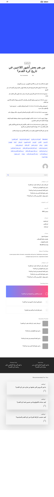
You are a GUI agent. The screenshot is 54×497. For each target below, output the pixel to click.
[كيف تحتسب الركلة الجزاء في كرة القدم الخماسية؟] (27, 418)
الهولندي (10, 142)
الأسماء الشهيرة (27, 142)
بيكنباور (45, 145)
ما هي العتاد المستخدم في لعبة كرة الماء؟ (38, 190)
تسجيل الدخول (44, 236)
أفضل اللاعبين (15, 139)
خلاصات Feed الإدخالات (42, 239)
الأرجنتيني (45, 142)
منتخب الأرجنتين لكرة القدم (32, 154)
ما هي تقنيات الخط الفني (16, 148)
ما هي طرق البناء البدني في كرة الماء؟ (39, 193)
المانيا (15, 142)
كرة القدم (27, 63)
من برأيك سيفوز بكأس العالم (31, 151)
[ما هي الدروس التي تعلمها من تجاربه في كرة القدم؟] (27, 388)
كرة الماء (46, 227)
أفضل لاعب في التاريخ (35, 139)
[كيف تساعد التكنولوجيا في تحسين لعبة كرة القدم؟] (27, 403)
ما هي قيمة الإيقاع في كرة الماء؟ (40, 187)
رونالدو (41, 145)
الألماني (39, 142)
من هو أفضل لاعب (43, 154)
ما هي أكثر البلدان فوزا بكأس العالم (30, 148)
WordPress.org (44, 244)
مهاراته (23, 154)
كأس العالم (27, 145)
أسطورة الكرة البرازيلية (24, 139)
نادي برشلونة (17, 154)
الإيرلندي (34, 142)
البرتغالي (20, 142)
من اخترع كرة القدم (43, 151)
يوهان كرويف (44, 157)
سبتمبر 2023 (45, 211)
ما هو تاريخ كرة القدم (43, 148)
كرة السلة (45, 221)
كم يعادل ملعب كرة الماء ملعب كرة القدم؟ (38, 184)
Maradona (45, 139)
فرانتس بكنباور (34, 145)
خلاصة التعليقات (44, 242)
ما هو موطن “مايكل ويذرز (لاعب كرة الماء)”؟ (37, 196)
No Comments (24, 75)
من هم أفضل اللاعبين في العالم (17, 151)
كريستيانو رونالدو (19, 145)
